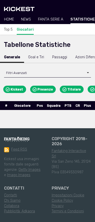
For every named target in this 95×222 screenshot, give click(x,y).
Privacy (58, 206)
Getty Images (29, 170)
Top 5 (8, 29)
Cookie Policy (62, 200)
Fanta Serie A (50, 19)
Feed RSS (19, 149)
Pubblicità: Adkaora (19, 211)
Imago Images (18, 175)
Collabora (11, 206)
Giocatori (25, 29)
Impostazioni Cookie (68, 195)
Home (9, 19)
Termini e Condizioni (68, 211)
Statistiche (82, 19)
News (26, 19)
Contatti (10, 195)
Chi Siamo (12, 200)
